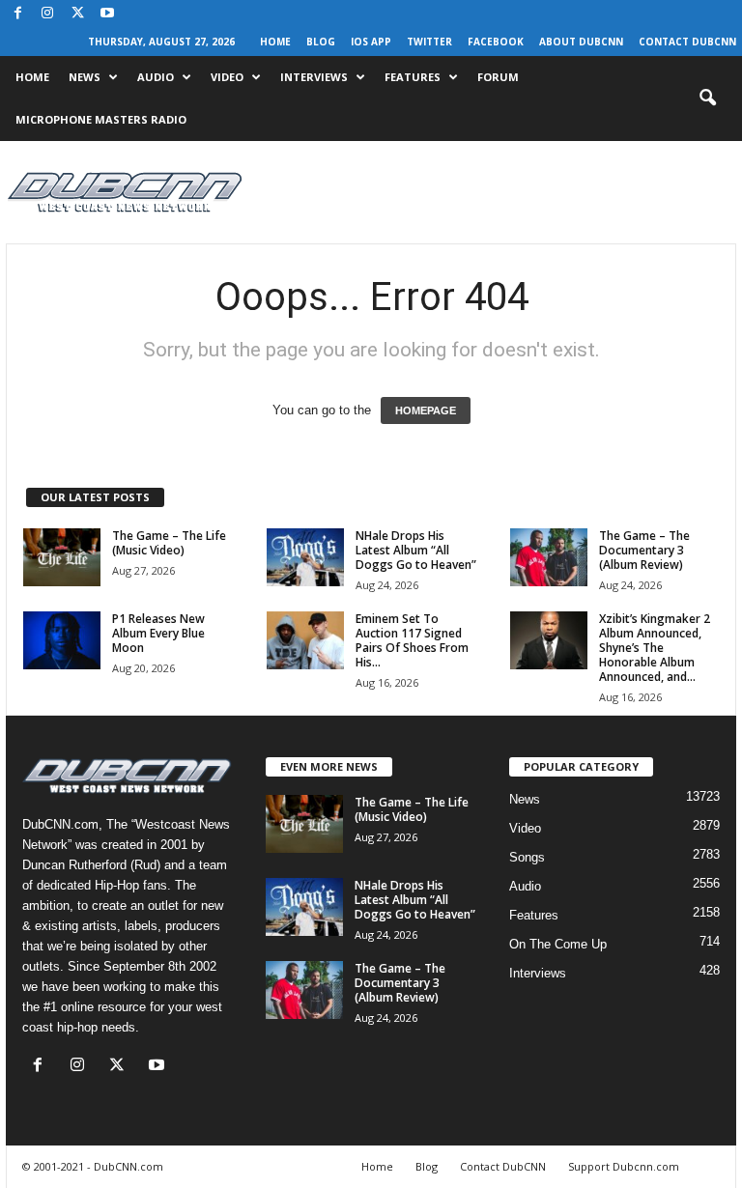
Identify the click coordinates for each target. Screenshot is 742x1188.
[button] (707, 98)
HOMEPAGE (425, 410)
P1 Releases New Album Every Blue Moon (158, 633)
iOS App (371, 41)
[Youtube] (107, 14)
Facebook (496, 41)
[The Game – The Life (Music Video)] (61, 557)
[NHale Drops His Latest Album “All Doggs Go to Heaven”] (305, 557)
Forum (498, 77)
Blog (320, 41)
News (84, 77)
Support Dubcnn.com (623, 1166)
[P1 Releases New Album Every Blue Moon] (61, 640)
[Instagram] (47, 14)
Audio (155, 77)
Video (227, 77)
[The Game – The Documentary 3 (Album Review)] (548, 557)
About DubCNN (581, 41)
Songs (527, 857)
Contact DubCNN (687, 41)
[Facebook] (17, 14)
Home (275, 41)
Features (413, 77)
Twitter (429, 41)
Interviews (314, 77)
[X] (77, 14)
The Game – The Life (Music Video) (169, 542)
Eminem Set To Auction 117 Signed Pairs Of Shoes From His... (412, 640)
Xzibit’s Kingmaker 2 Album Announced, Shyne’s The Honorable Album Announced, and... (654, 647)
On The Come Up (558, 944)
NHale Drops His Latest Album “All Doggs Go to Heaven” (416, 550)
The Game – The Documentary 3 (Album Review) (644, 550)
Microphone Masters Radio (100, 119)
